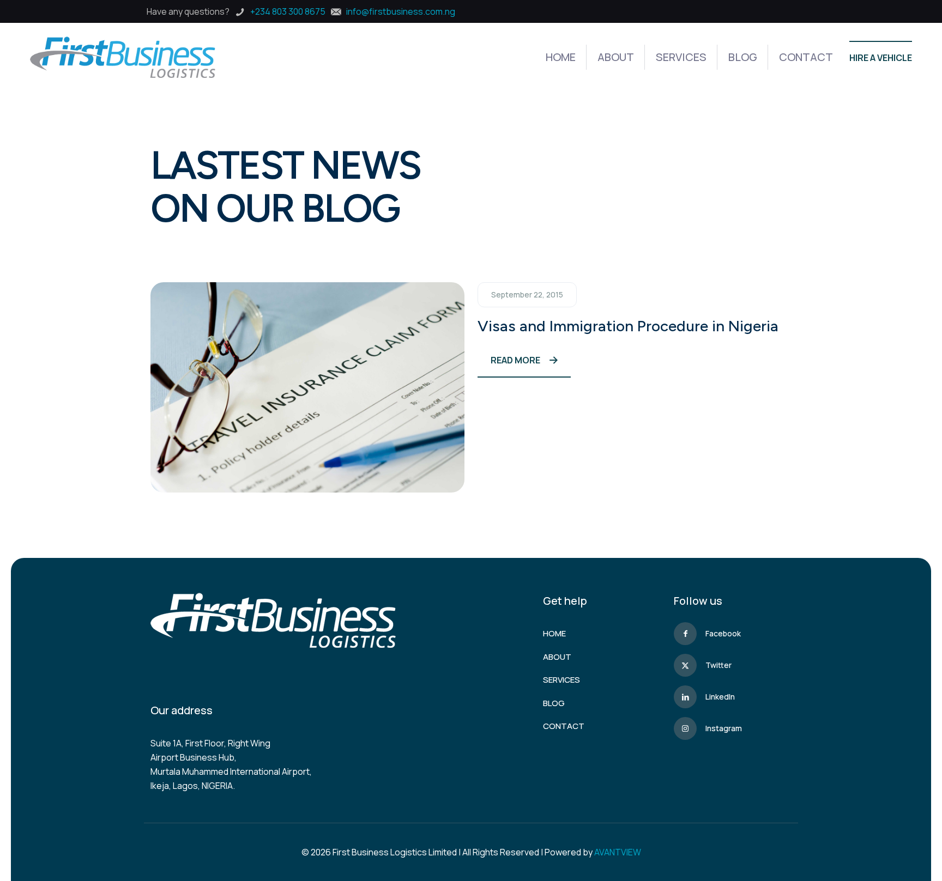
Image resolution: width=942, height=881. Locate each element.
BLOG (554, 703)
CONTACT (563, 726)
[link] (307, 387)
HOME (554, 633)
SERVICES (561, 679)
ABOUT (557, 657)
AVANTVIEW (617, 852)
